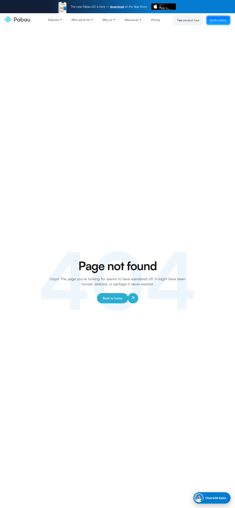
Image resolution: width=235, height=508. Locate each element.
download (117, 6)
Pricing (155, 20)
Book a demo (218, 20)
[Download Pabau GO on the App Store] (163, 6)
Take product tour (188, 20)
